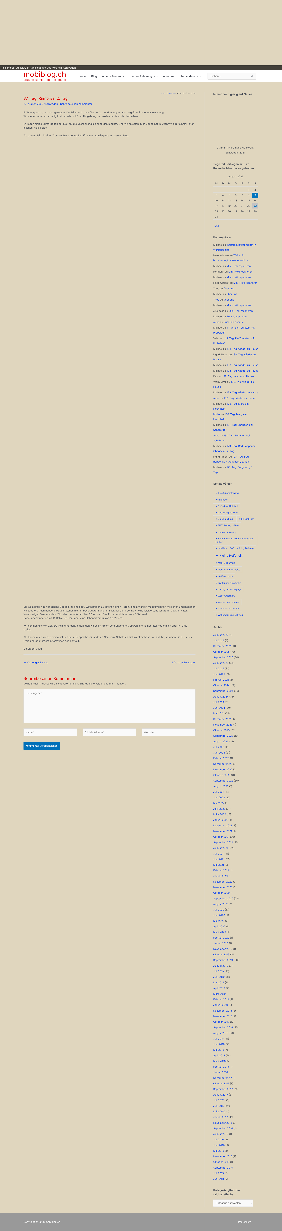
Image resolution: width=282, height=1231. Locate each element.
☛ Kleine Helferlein (229, 555)
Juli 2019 (218, 971)
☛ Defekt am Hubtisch (226, 506)
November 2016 (222, 1122)
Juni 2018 (219, 1044)
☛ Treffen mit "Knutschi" (228, 583)
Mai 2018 (218, 1049)
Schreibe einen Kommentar (76, 103)
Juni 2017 (219, 1105)
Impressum (244, 1221)
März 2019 (219, 993)
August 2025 (220, 662)
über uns (229, 288)
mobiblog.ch (45, 74)
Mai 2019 (218, 982)
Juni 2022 (219, 797)
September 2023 (223, 735)
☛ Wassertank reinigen (227, 602)
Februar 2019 (221, 999)
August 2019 (220, 965)
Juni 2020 (219, 915)
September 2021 (223, 842)
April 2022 (219, 808)
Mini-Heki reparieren (239, 266)
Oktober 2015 (221, 1161)
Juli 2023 (218, 747)
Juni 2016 (219, 1145)
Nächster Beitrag (183, 662)
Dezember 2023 (222, 719)
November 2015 (222, 1156)
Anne (216, 322)
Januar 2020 (220, 943)
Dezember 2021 (222, 825)
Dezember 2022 (222, 763)
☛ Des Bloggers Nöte (226, 512)
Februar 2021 (221, 870)
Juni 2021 (219, 859)
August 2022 (220, 786)
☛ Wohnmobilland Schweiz (229, 615)
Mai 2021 (218, 864)
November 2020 (223, 887)
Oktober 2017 (221, 1083)
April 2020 (219, 926)
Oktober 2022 (221, 775)
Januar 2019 (220, 1004)
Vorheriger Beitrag (36, 662)
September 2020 (223, 898)
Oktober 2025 (221, 651)
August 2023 (221, 741)
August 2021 (220, 847)
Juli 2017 (218, 1100)
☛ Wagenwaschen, (225, 595)
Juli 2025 (218, 668)
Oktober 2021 (221, 836)
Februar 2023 (221, 758)
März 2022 (219, 814)
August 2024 (221, 696)
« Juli (216, 225)
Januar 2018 (220, 1072)
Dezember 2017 (222, 1077)
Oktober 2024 (221, 685)
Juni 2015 (219, 1178)
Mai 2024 (218, 713)
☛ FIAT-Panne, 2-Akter (227, 525)
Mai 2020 (218, 920)
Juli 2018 (218, 1038)
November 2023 (223, 724)
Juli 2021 (218, 853)
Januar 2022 (220, 819)
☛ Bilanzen (222, 499)
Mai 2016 (218, 1150)
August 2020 (221, 904)
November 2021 (222, 831)
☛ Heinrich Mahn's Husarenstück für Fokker (234, 540)
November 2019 (222, 948)
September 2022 (223, 780)
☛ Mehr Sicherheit (225, 562)
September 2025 (223, 657)
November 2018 (222, 1016)
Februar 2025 (221, 679)
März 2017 (219, 1111)
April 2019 (219, 988)
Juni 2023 (219, 752)
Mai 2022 (218, 803)
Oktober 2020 (221, 892)
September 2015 (223, 1167)
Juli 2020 (218, 909)
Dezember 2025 (222, 646)
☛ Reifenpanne (224, 576)
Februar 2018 (221, 1066)
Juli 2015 (218, 1173)
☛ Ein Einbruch (246, 518)
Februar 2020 (221, 937)
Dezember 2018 (222, 1010)
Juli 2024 (218, 702)
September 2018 (223, 1027)
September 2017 (223, 1089)
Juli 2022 (218, 791)
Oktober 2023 (221, 730)
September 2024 (223, 690)
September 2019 (223, 960)
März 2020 (219, 932)
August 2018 (220, 1033)
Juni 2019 (219, 976)
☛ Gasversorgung (226, 532)
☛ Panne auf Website (228, 569)
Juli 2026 (218, 640)
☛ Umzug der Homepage (228, 589)
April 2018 (219, 1055)
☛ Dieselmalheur (224, 518)
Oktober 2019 (221, 954)
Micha (216, 414)
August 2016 (220, 1133)
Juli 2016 (218, 1139)
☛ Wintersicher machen (227, 608)
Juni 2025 (219, 674)
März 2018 (219, 1061)
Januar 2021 (220, 876)
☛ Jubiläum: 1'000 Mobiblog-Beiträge (234, 548)
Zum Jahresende (237, 316)
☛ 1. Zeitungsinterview (227, 493)
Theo (216, 299)
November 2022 (222, 769)
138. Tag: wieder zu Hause (242, 348)
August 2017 (220, 1094)
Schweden (51, 103)
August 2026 (221, 634)
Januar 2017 (220, 1117)
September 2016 (223, 1128)
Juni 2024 (219, 707)
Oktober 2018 (221, 1021)
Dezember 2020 (222, 881)
